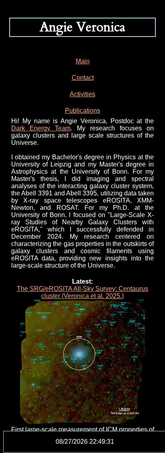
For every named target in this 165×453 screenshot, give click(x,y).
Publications (82, 110)
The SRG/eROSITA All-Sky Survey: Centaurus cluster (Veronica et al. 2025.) (82, 292)
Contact (83, 77)
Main (83, 61)
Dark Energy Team (40, 128)
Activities (82, 94)
